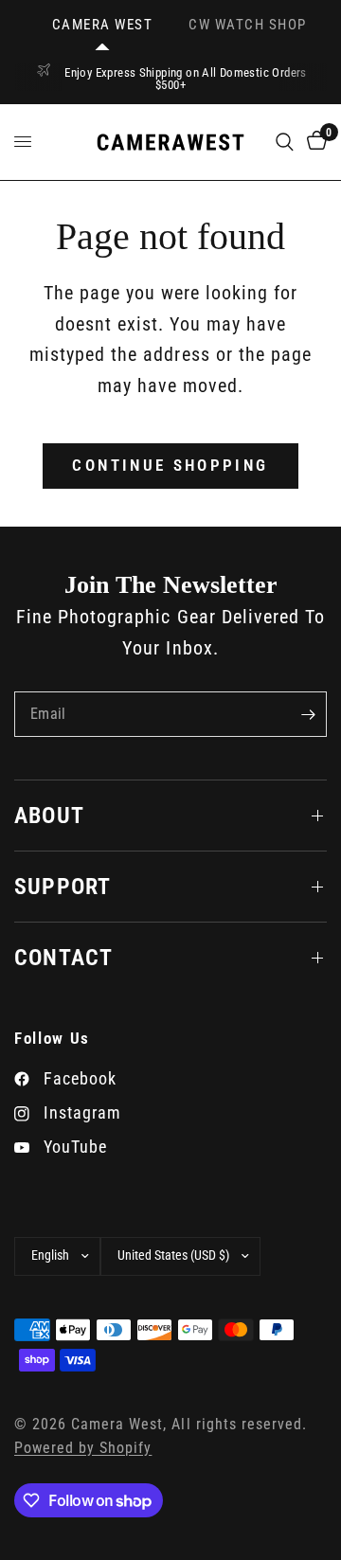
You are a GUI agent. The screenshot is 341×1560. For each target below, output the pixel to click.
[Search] (284, 142)
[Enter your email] (308, 714)
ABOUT (49, 815)
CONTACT (63, 957)
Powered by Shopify (83, 1448)
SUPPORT (62, 886)
